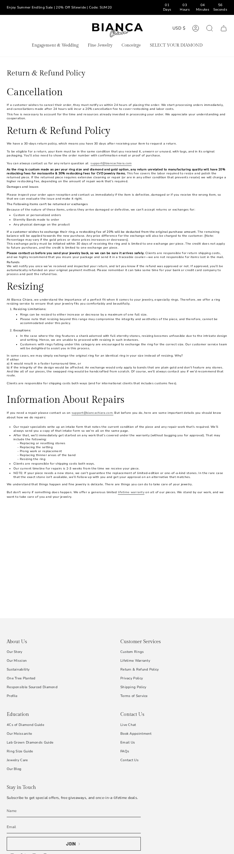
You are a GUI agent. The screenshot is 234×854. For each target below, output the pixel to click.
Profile (12, 696)
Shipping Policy (133, 687)
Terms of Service (134, 696)
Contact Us (129, 760)
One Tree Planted (21, 678)
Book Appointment (136, 733)
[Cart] (224, 28)
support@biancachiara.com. (93, 413)
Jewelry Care (17, 760)
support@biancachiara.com (111, 163)
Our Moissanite (19, 733)
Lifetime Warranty (135, 660)
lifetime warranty (131, 492)
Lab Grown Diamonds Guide (30, 742)
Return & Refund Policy (139, 669)
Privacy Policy (131, 678)
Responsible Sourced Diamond (32, 687)
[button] (55, 45)
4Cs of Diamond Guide (25, 725)
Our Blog (14, 769)
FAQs (124, 751)
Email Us (127, 742)
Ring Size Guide (20, 751)
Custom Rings (132, 652)
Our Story (15, 652)
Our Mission (17, 660)
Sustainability (18, 669)
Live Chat (128, 725)
